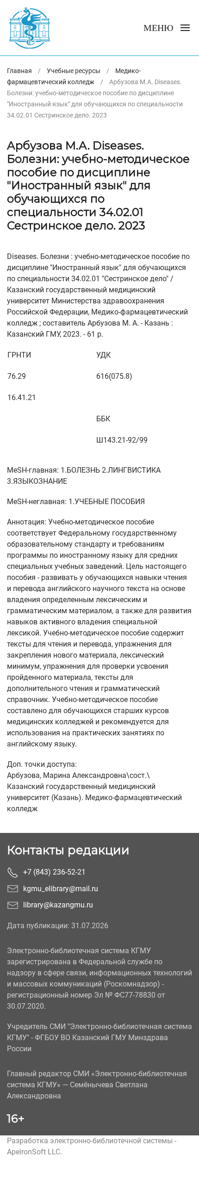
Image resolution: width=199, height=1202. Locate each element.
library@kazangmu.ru (58, 904)
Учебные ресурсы (73, 70)
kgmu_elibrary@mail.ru (60, 888)
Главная (19, 70)
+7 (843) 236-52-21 (54, 872)
